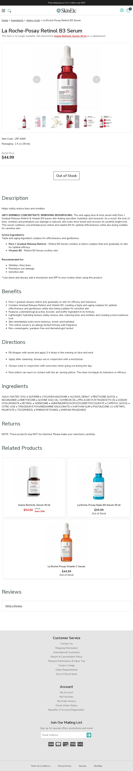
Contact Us (66, 643)
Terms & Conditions (40, 766)
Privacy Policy (64, 766)
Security (82, 766)
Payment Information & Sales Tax (66, 661)
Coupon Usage (66, 665)
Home (5, 20)
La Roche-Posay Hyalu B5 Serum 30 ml (99, 505)
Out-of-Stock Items (66, 674)
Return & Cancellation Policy (66, 656)
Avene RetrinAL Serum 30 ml (34, 505)
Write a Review (13, 606)
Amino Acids (33, 20)
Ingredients (17, 20)
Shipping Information (66, 648)
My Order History (66, 701)
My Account (66, 692)
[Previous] (37, 79)
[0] (128, 10)
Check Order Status (66, 705)
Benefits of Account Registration (66, 709)
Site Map (98, 766)
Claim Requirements (67, 669)
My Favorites (66, 696)
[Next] (96, 79)
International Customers (66, 652)
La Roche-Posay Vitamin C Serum (66, 566)
